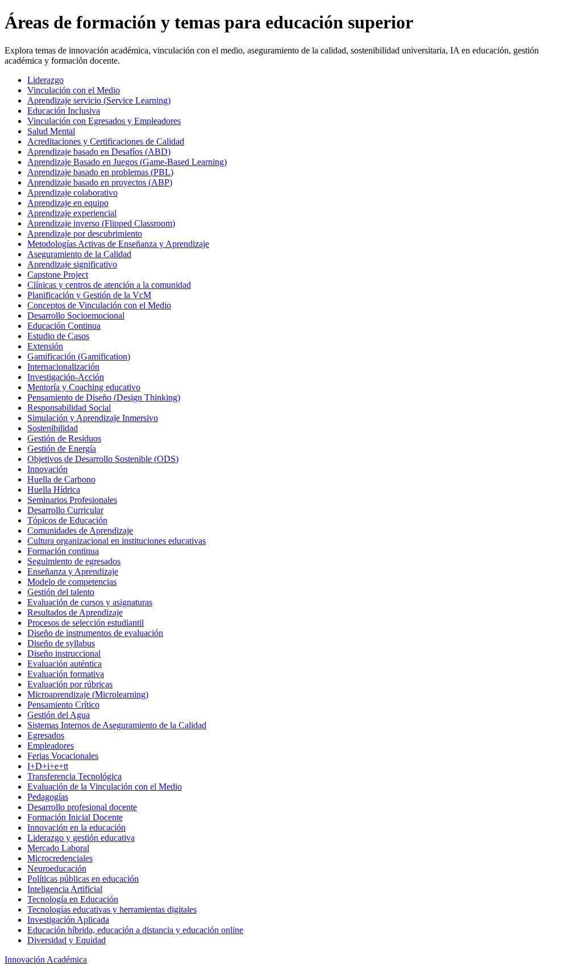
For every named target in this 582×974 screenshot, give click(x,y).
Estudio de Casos (58, 336)
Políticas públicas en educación (83, 879)
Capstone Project (57, 274)
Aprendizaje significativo (72, 264)
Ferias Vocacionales (62, 756)
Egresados (45, 735)
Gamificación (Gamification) (78, 356)
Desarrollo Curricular (65, 510)
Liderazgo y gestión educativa (81, 838)
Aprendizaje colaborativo (72, 192)
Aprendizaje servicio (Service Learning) (99, 100)
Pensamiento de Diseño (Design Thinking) (103, 397)
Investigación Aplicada (68, 920)
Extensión (45, 346)
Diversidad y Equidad (66, 940)
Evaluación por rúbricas (70, 684)
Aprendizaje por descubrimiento (84, 233)
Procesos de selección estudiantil (85, 623)
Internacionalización (63, 367)
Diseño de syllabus (61, 643)
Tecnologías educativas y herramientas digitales (112, 909)
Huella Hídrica (53, 489)
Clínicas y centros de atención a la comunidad (109, 285)
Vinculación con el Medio (73, 90)
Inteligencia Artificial (64, 889)
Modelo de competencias (72, 582)
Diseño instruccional (64, 653)
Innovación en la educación (76, 827)
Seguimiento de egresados (73, 561)
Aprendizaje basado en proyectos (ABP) (99, 182)
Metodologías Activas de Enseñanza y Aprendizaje (118, 244)
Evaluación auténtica (64, 663)
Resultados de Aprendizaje (75, 612)
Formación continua (63, 551)
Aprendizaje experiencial (72, 213)
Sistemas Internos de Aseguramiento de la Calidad (116, 725)
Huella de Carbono (61, 479)
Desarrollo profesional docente (82, 807)
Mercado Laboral (58, 848)
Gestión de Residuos (64, 438)
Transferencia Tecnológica (74, 776)
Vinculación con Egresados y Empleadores (104, 121)
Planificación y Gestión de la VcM (89, 295)
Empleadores (50, 745)
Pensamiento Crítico (63, 704)
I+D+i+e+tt (47, 766)
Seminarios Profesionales (72, 500)
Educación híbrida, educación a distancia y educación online (135, 930)
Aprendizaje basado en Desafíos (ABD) (99, 151)
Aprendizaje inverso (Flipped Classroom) (101, 223)
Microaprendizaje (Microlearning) (87, 694)
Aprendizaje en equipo (68, 203)
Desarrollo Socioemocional (75, 315)
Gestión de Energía (61, 448)
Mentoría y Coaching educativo (83, 387)
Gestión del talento (60, 592)
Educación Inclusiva (63, 110)
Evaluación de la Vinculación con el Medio (104, 786)
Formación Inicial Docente (75, 817)
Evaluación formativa (65, 674)
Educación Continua (64, 326)
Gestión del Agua (58, 715)
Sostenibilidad (52, 428)
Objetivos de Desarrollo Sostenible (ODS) (102, 459)
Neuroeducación (56, 868)
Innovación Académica (46, 959)
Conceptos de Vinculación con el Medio (99, 305)
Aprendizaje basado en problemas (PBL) (100, 172)
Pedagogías (47, 797)
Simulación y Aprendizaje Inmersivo (92, 418)
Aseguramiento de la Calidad (79, 254)
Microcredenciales (60, 858)
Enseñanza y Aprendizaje (72, 571)
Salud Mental (51, 131)
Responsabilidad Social (69, 407)
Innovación (47, 469)
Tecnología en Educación (72, 899)
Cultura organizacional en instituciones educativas (116, 541)
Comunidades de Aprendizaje (80, 530)
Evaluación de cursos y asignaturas (89, 602)
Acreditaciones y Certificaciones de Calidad (105, 141)
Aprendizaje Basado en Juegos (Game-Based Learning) (127, 162)
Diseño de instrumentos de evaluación (95, 633)
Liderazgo (45, 80)
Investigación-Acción (65, 377)
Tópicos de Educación (67, 520)
